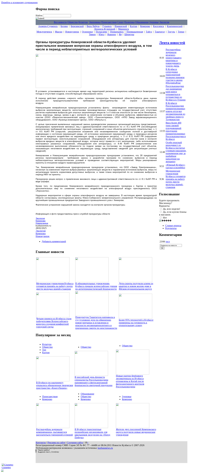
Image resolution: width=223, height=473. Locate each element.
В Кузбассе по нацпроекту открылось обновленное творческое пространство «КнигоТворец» (54, 385)
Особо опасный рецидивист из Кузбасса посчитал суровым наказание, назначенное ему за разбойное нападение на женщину (176, 152)
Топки (181, 31)
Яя (120, 34)
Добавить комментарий (54, 241)
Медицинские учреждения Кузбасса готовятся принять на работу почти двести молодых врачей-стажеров (54, 286)
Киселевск (158, 26)
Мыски (58, 31)
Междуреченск (44, 31)
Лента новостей (172, 43)
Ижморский (121, 26)
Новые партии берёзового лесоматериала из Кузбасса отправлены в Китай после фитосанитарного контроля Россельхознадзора (130, 381)
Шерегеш (129, 34)
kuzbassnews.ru (105, 448)
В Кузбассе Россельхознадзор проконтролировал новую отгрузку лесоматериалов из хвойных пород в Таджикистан (175, 111)
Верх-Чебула (93, 26)
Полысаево (101, 31)
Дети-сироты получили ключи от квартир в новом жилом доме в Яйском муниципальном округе (136, 286)
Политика (129, 22)
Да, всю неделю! (171, 209)
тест (168, 241)
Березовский (77, 26)
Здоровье (154, 22)
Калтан (133, 26)
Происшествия (109, 22)
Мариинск (123, 29)
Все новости (60, 22)
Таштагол (160, 31)
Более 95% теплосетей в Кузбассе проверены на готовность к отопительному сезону (136, 323)
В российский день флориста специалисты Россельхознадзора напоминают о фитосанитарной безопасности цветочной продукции (93, 381)
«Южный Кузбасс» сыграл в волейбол (175, 166)
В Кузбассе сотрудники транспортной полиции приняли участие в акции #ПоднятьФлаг (175, 76)
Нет (165, 217)
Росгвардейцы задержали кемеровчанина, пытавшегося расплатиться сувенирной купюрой (54, 432)
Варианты (164, 206)
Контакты (41, 442)
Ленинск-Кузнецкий (104, 29)
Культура (83, 22)
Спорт (120, 22)
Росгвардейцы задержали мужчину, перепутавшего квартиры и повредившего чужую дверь (173, 57)
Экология (164, 22)
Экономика (95, 22)
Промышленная (135, 31)
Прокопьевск (117, 31)
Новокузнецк (72, 31)
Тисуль (171, 31)
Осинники (87, 31)
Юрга (101, 34)
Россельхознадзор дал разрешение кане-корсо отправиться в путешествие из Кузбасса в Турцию (176, 93)
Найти (39, 15)
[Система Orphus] (47, 452)
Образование (142, 22)
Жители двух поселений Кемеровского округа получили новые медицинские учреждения (136, 432)
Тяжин (92, 34)
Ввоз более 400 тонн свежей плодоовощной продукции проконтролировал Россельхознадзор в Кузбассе (176, 131)
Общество (72, 22)
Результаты (171, 228)
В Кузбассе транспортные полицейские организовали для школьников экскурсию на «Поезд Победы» (92, 433)
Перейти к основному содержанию (19, 2)
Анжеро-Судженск (48, 26)
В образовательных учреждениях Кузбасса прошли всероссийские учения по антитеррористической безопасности (96, 286)
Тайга (149, 31)
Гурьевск (107, 26)
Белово (64, 26)
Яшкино (111, 34)
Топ (44, 349)
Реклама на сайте (56, 442)
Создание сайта (75, 442)
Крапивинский (174, 26)
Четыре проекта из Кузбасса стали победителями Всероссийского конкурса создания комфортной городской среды (53, 322)
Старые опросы (173, 225)
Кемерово (145, 26)
